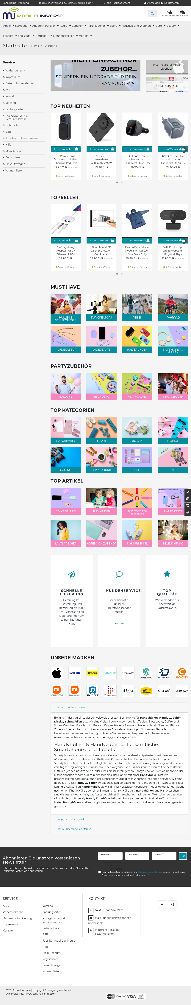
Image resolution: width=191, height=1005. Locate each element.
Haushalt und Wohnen (136, 25)
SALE (173, 470)
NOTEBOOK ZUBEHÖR (101, 543)
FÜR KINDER (101, 511)
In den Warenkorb (64, 149)
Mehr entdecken (64, 36)
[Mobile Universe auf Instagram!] (172, 905)
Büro (159, 25)
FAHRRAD (173, 317)
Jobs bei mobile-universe (21, 138)
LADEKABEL (66, 349)
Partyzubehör (96, 25)
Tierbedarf (42, 36)
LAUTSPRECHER (65, 543)
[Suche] (152, 13)
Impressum (12, 77)
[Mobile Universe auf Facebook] (162, 905)
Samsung (21, 25)
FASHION (173, 440)
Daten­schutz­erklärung (17, 918)
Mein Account (14, 151)
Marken (84, 36)
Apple (7, 25)
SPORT (101, 440)
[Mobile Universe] (33, 13)
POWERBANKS (66, 511)
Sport (114, 25)
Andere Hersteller (44, 25)
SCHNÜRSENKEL (137, 543)
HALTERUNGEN (137, 349)
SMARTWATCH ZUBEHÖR (137, 513)
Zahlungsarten (14, 109)
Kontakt (10, 96)
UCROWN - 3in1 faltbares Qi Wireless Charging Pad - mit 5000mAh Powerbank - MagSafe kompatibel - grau (66, 160)
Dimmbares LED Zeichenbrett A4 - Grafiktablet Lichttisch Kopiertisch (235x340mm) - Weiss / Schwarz (101, 251)
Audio (64, 25)
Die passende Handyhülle (71, 819)
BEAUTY (137, 440)
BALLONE (65, 396)
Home (35, 45)
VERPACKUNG (137, 396)
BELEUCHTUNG (173, 543)
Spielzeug (24, 36)
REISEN (137, 317)
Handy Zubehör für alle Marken (74, 829)
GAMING (65, 470)
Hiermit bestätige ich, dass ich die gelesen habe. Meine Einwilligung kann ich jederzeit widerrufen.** (143, 873)
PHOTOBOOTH (173, 396)
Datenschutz (13, 125)
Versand (10, 102)
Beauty (171, 25)
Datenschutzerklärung (20, 83)
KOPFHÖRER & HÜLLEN (173, 351)
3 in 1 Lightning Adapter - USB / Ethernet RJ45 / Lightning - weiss (66, 251)
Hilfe (8, 144)
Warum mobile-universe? (71, 707)
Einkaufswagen (15, 164)
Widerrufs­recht (13, 912)
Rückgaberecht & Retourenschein (16, 117)
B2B (8, 131)
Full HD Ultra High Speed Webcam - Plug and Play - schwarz (173, 251)
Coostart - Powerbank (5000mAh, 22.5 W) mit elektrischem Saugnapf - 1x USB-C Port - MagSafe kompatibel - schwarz (101, 160)
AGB (8, 90)
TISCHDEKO (101, 396)
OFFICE (137, 470)
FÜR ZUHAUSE (65, 440)
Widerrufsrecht (15, 70)
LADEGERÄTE (101, 349)
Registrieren (13, 157)
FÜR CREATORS (101, 317)
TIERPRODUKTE (101, 470)
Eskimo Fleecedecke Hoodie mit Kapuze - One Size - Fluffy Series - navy (137, 251)
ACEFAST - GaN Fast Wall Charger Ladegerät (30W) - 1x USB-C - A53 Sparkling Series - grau (173, 160)
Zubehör (78, 25)
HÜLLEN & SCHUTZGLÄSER (65, 319)
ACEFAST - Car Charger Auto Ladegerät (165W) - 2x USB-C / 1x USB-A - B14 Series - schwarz (137, 160)
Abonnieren (183, 856)
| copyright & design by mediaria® (51, 990)
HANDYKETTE (173, 511)
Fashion (8, 36)
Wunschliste (13, 170)
